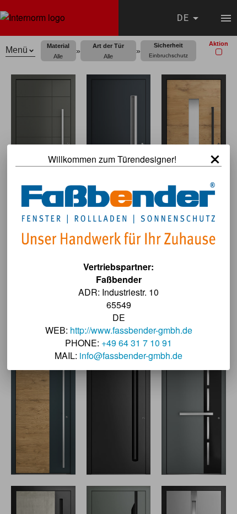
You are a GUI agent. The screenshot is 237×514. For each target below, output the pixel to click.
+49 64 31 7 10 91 (136, 342)
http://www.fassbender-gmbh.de (131, 330)
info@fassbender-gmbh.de (130, 355)
